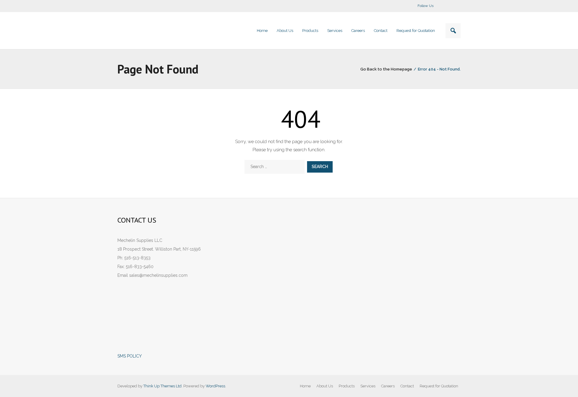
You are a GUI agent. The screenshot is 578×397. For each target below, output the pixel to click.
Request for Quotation (439, 386)
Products (347, 386)
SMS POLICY (129, 356)
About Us (324, 386)
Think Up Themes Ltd (162, 386)
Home (305, 386)
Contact (407, 386)
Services (367, 386)
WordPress (215, 386)
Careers (388, 386)
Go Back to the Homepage (386, 69)
